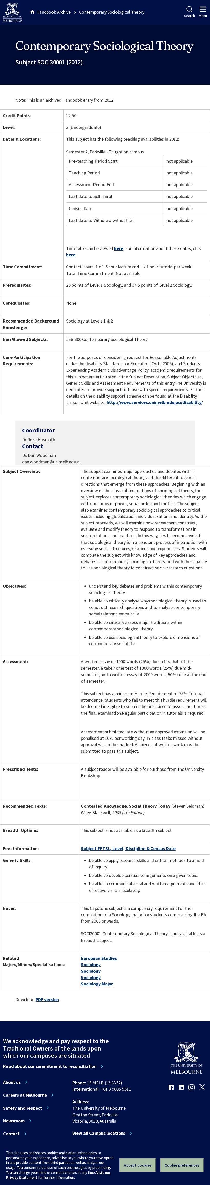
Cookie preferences (182, 1165)
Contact (11, 1134)
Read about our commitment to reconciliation (50, 1066)
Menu (203, 15)
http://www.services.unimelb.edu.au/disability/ (155, 402)
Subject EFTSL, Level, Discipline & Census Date (128, 848)
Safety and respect (22, 1108)
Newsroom (14, 1121)
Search (189, 15)
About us (12, 1082)
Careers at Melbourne (25, 1095)
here (118, 248)
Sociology (91, 965)
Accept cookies (137, 1165)
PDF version (47, 999)
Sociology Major (97, 984)
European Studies (99, 958)
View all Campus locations (98, 1133)
